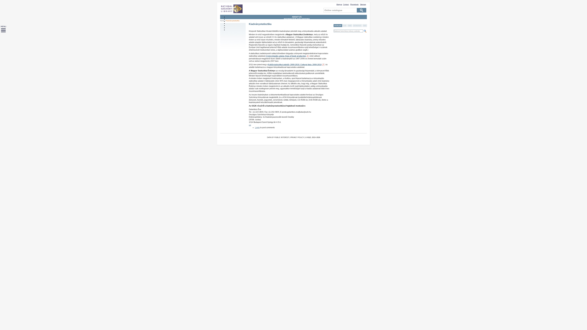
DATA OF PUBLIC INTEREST (278, 137)
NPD (364, 25)
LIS (344, 25)
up (250, 125)
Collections (296, 23)
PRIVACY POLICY (297, 137)
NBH (349, 25)
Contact (346, 4)
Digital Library (297, 28)
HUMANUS (357, 25)
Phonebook (354, 4)
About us (297, 17)
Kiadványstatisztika (233, 21)
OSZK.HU (337, 25)
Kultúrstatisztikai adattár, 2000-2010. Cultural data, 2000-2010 (295, 65)
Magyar (339, 4)
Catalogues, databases (296, 25)
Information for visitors (297, 19)
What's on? (297, 30)
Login (257, 128)
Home (222, 21)
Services (296, 21)
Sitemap (363, 4)
